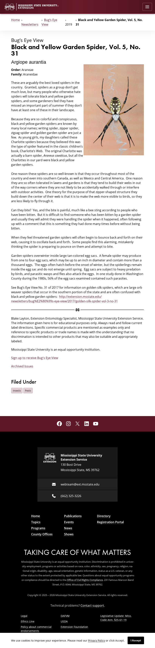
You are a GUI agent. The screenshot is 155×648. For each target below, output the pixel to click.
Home (15, 20)
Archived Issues (22, 366)
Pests (28, 390)
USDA (64, 621)
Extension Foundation (74, 627)
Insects (17, 390)
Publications (73, 516)
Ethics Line (27, 621)
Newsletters (29, 24)
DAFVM (65, 616)
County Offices (42, 534)
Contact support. (93, 605)
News (68, 528)
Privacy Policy (96, 640)
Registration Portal (110, 522)
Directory (104, 516)
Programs (38, 528)
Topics (35, 522)
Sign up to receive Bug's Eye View (34, 358)
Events (69, 522)
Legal (24, 616)
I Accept (136, 640)
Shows (69, 534)
